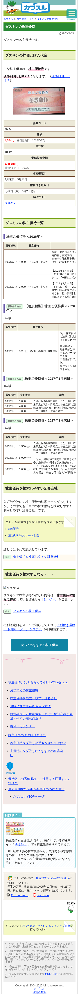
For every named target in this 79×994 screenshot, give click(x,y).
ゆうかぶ (50, 599)
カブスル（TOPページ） (30, 796)
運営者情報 (39, 992)
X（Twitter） (19, 895)
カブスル (39, 988)
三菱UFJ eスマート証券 (24, 535)
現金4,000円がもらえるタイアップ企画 (46, 925)
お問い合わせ (52, 974)
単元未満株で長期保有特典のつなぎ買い (36, 789)
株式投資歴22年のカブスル (52, 877)
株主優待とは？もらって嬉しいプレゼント (38, 682)
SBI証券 (13, 528)
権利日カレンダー (22, 726)
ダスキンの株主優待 (27, 611)
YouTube (43, 895)
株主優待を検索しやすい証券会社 (36, 556)
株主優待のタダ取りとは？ (27, 735)
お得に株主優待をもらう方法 (30, 706)
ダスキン (10, 203)
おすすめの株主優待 (44, 645)
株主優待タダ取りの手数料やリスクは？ (38, 743)
